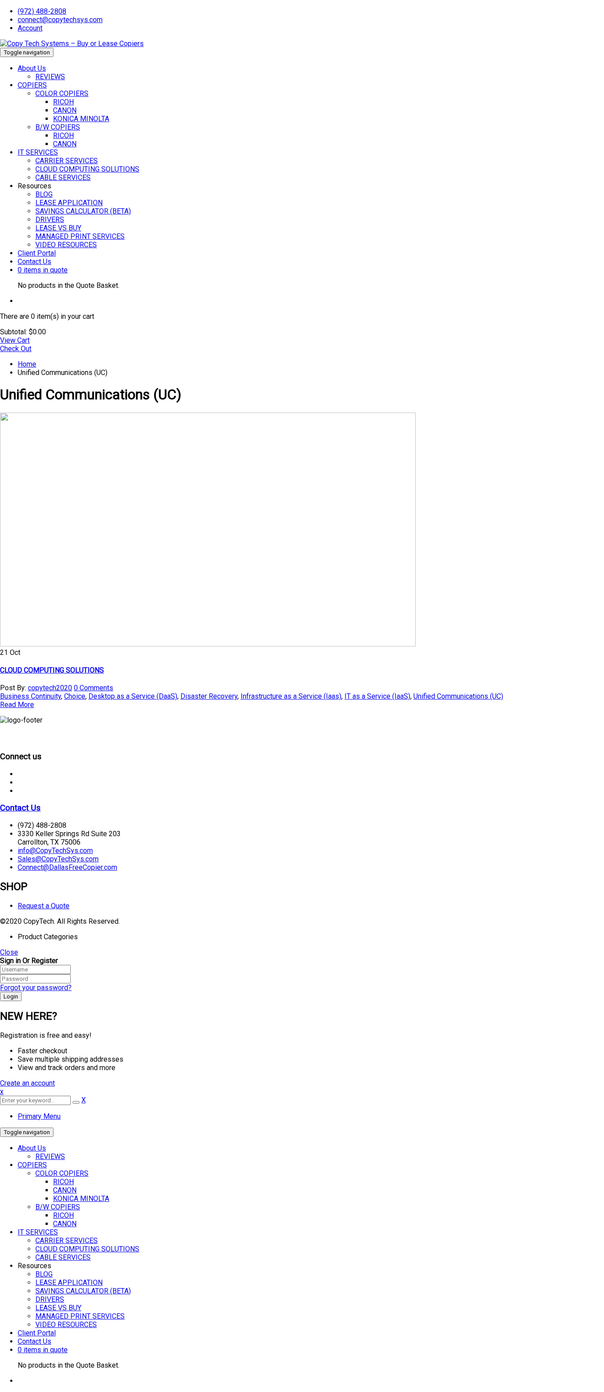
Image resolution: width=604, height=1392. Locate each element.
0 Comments (93, 688)
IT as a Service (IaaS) (377, 696)
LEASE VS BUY (58, 1308)
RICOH (63, 1182)
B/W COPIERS (57, 1207)
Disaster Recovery (208, 696)
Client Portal (37, 1333)
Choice (74, 696)
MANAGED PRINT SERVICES (80, 1316)
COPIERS (32, 1165)
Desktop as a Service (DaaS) (132, 696)
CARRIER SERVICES (66, 1240)
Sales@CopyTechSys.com (58, 859)
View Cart (15, 340)
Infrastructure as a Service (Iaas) (291, 696)
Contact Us (20, 808)
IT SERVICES (38, 1232)
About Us (32, 1148)
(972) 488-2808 (42, 11)
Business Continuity (30, 696)
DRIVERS (49, 1299)
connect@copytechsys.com (60, 19)
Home (27, 364)
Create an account (27, 1083)
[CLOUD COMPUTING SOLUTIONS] (208, 644)
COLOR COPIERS (61, 1173)
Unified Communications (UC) (458, 696)
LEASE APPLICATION (69, 1282)
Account (30, 28)
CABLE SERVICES (63, 1257)
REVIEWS (50, 1156)
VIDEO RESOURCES (66, 1324)
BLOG (44, 1274)
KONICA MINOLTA (81, 1198)
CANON (64, 1190)
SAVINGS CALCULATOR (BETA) (83, 1291)
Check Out (15, 348)
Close (9, 952)
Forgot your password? (36, 987)
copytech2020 (50, 688)
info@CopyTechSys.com (55, 850)
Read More (17, 704)
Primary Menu (39, 1116)
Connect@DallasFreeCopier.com (67, 867)
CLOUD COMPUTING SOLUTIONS (52, 670)
